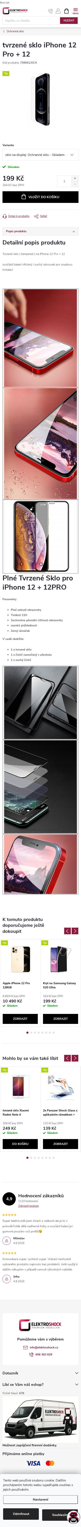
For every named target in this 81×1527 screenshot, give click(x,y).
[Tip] (20, 959)
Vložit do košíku (43, 197)
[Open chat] (73, 1517)
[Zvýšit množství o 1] (74, 178)
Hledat (69, 20)
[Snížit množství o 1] (74, 184)
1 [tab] (27, 1033)
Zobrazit (20, 1019)
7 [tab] (50, 1033)
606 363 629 (44, 1355)
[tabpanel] (20, 982)
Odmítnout (21, 1514)
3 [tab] (35, 1033)
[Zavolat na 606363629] (50, 11)
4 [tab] (39, 1033)
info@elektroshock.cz (44, 1347)
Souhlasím (60, 1515)
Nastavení (40, 1499)
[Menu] (75, 10)
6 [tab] (46, 1033)
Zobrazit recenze (28, 1206)
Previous (67, 931)
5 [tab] (42, 1033)
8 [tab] (54, 1033)
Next (75, 931)
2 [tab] (31, 1033)
